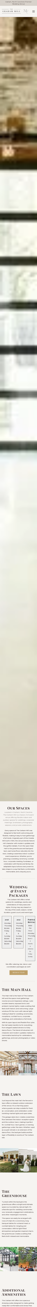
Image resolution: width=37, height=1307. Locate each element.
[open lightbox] (9, 1063)
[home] (11, 11)
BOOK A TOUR (18, 972)
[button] (33, 11)
